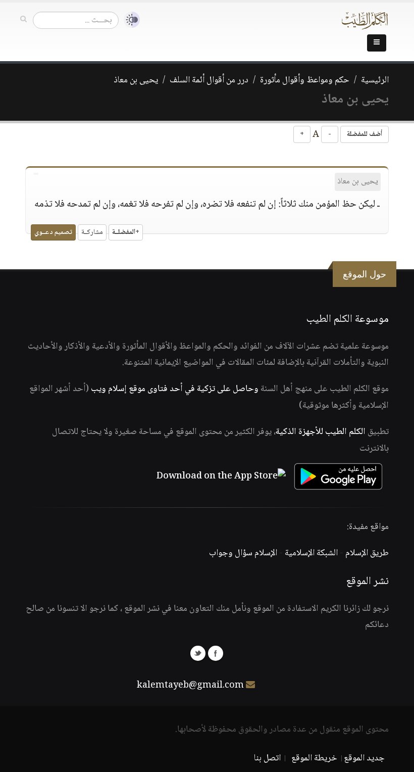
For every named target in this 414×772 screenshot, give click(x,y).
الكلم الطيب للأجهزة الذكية (321, 432)
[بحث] (23, 20)
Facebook (215, 653)
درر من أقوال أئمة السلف (209, 80)
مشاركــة (92, 232)
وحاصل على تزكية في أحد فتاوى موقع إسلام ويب (174, 389)
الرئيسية (375, 80)
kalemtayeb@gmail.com (190, 685)
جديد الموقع (364, 758)
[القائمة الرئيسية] (376, 43)
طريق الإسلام (367, 553)
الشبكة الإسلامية (311, 553)
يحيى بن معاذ (136, 80)
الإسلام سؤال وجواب (243, 553)
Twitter (197, 653)
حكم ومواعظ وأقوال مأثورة (304, 80)
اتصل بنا (267, 758)
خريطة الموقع (314, 758)
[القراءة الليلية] (129, 20)
